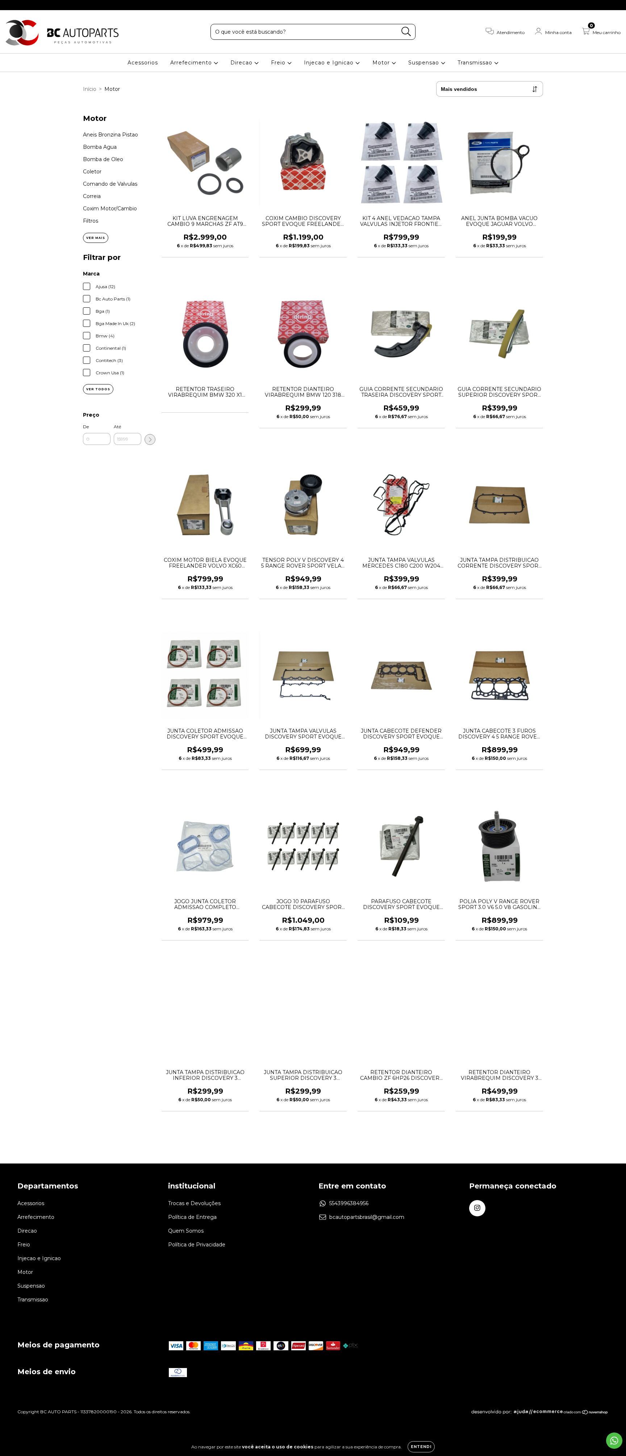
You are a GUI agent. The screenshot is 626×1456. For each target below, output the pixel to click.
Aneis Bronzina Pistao (110, 134)
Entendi (421, 1446)
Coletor (92, 171)
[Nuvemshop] (586, 1413)
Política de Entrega (192, 1217)
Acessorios (143, 62)
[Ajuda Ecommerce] (517, 1413)
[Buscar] (406, 31)
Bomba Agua (100, 147)
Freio (279, 62)
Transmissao (476, 62)
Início (89, 89)
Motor (382, 62)
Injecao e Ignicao (329, 62)
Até (117, 426)
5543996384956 (348, 1203)
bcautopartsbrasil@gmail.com (366, 1217)
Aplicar (150, 439)
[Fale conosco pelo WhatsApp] (614, 1440)
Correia (92, 196)
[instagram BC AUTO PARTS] (10, 5)
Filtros (90, 221)
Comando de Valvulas (110, 184)
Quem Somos (186, 1231)
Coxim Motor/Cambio (110, 208)
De (86, 426)
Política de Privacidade (196, 1244)
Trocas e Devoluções (194, 1203)
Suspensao (424, 62)
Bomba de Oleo (103, 159)
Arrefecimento (192, 62)
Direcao (242, 62)
